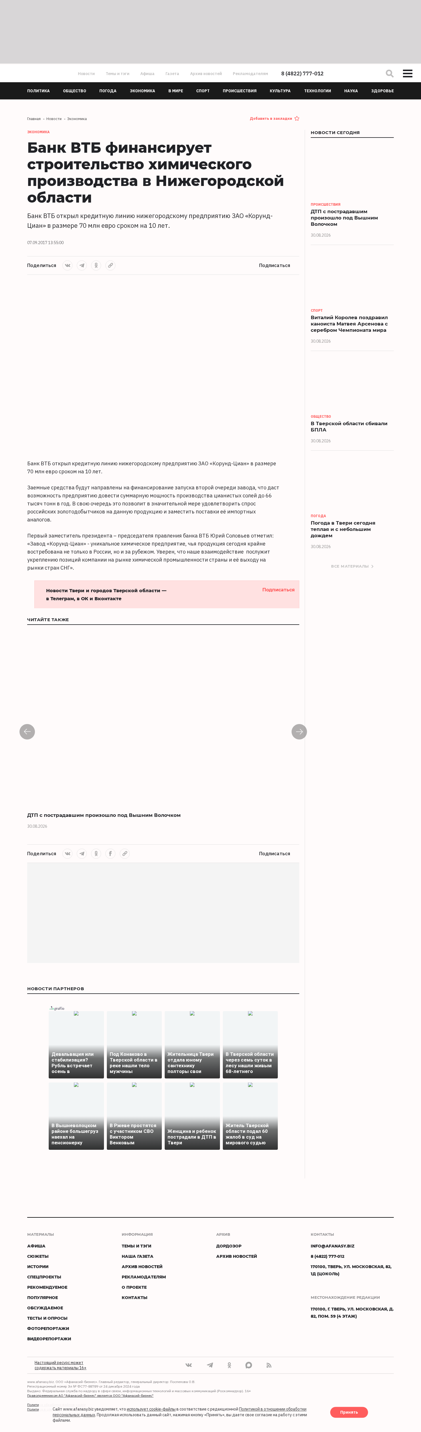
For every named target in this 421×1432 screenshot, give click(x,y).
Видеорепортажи (49, 1338)
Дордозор (228, 1246)
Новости (86, 73)
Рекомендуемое (47, 1287)
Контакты (134, 1297)
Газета (172, 73)
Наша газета (138, 1256)
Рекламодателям (250, 73)
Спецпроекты (44, 1277)
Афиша (147, 73)
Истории (37, 1266)
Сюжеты (38, 1256)
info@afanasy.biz (333, 1246)
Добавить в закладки (271, 118)
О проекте (134, 1287)
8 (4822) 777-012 (302, 73)
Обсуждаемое (45, 1308)
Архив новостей (206, 73)
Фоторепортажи (48, 1328)
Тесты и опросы (47, 1318)
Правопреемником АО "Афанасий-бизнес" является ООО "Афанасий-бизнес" (90, 1395)
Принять (349, 1412)
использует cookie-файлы (151, 1409)
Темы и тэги (117, 73)
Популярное (42, 1297)
